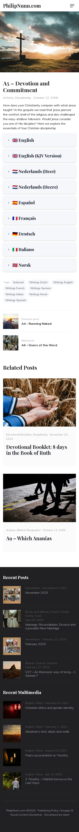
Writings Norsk (38, 294)
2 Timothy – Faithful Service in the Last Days (48, 781)
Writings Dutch (38, 282)
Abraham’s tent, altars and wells (47, 731)
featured (18, 282)
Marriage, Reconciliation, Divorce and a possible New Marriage (50, 626)
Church (54, 611)
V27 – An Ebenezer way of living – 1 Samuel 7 (50, 673)
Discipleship (23, 98)
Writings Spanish (15, 300)
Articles (8, 98)
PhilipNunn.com (22, 5)
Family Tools (33, 615)
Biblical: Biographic (29, 530)
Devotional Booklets (19, 434)
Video (39, 703)
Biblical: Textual (35, 663)
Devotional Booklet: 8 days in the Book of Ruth (36, 450)
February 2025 (35, 644)
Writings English (63, 282)
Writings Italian (14, 294)
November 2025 (36, 592)
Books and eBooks (37, 611)
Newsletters (32, 588)
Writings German (40, 288)
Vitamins (51, 663)
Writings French (15, 288)
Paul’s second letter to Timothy (46, 755)
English (29, 703)
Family (65, 611)
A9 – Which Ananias (29, 538)
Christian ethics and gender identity (49, 708)
